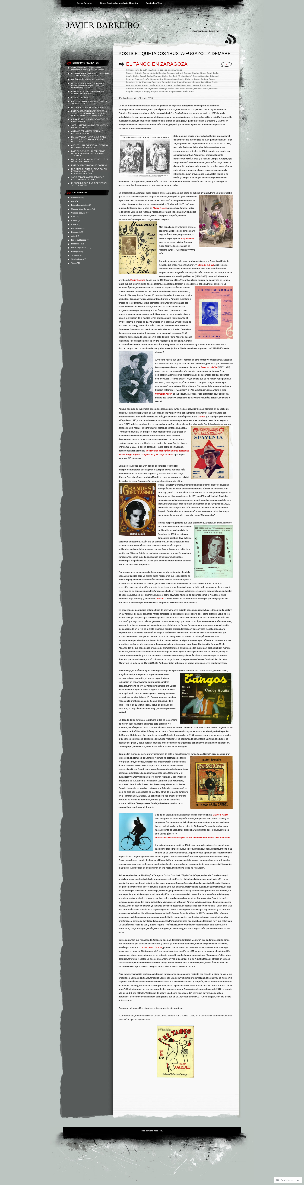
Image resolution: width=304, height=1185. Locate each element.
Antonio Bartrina (158, 73)
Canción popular (78, 213)
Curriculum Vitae (154, 3)
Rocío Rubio (188, 91)
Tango (74, 263)
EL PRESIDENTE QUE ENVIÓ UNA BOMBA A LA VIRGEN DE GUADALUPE (90, 75)
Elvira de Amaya (192, 79)
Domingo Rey (156, 79)
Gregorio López (169, 82)
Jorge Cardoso (141, 85)
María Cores (173, 88)
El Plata (160, 598)
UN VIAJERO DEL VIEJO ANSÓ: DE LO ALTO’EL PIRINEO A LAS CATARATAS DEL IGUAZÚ (88, 139)
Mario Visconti (186, 88)
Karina (140, 88)
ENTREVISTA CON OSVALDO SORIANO (89, 165)
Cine (73, 217)
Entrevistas (76, 228)
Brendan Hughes (191, 73)
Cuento (74, 221)
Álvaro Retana (160, 208)
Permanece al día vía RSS (206, 31)
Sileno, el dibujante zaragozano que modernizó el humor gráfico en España (87, 69)
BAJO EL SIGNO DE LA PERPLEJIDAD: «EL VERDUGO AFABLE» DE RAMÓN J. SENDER (88, 153)
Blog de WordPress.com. (152, 1131)
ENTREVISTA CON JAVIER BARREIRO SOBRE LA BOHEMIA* (88, 92)
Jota (73, 236)
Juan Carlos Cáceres (196, 85)
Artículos (75, 197)
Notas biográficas (78, 248)
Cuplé (73, 224)
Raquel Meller (175, 91)
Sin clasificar (76, 259)
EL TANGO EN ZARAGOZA (157, 64)
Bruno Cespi (206, 73)
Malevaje (163, 88)
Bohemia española (79, 205)
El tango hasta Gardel (174, 79)
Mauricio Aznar (201, 88)
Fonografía (76, 232)
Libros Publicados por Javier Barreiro (119, 3)
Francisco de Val (133, 82)
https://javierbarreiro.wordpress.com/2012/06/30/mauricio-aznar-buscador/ (192, 837)
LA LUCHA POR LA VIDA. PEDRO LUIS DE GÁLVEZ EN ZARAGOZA (89, 160)
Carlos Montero (154, 76)
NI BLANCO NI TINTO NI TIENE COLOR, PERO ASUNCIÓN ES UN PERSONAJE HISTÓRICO (89, 171)
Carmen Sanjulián (201, 76)
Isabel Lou (206, 82)
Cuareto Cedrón (142, 79)
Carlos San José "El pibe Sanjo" (177, 76)
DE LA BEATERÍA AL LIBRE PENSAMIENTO (90, 107)
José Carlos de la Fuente (160, 85)
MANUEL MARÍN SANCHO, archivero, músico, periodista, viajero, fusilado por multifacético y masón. (87, 85)
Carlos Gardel (139, 76)
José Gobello (179, 85)
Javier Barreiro (84, 3)
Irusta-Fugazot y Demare (188, 82)
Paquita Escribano (159, 91)
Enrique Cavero (208, 79)
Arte (73, 201)
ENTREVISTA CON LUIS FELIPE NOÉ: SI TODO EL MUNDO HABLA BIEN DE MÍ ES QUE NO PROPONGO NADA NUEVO (89, 113)
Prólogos (75, 251)
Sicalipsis (75, 255)
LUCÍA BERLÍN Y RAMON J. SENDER (87, 79)
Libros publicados (78, 240)
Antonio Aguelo (142, 73)
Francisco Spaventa (151, 82)
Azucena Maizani (175, 73)
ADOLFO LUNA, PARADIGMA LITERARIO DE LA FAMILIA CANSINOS (89, 146)
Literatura (75, 244)
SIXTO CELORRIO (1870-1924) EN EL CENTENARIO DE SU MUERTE (88, 178)
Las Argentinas (151, 88)
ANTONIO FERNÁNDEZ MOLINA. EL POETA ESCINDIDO (87, 132)
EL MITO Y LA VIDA (79, 97)
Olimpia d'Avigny (142, 91)
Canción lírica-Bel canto (81, 209)
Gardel (201, 416)
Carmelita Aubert (163, 394)
